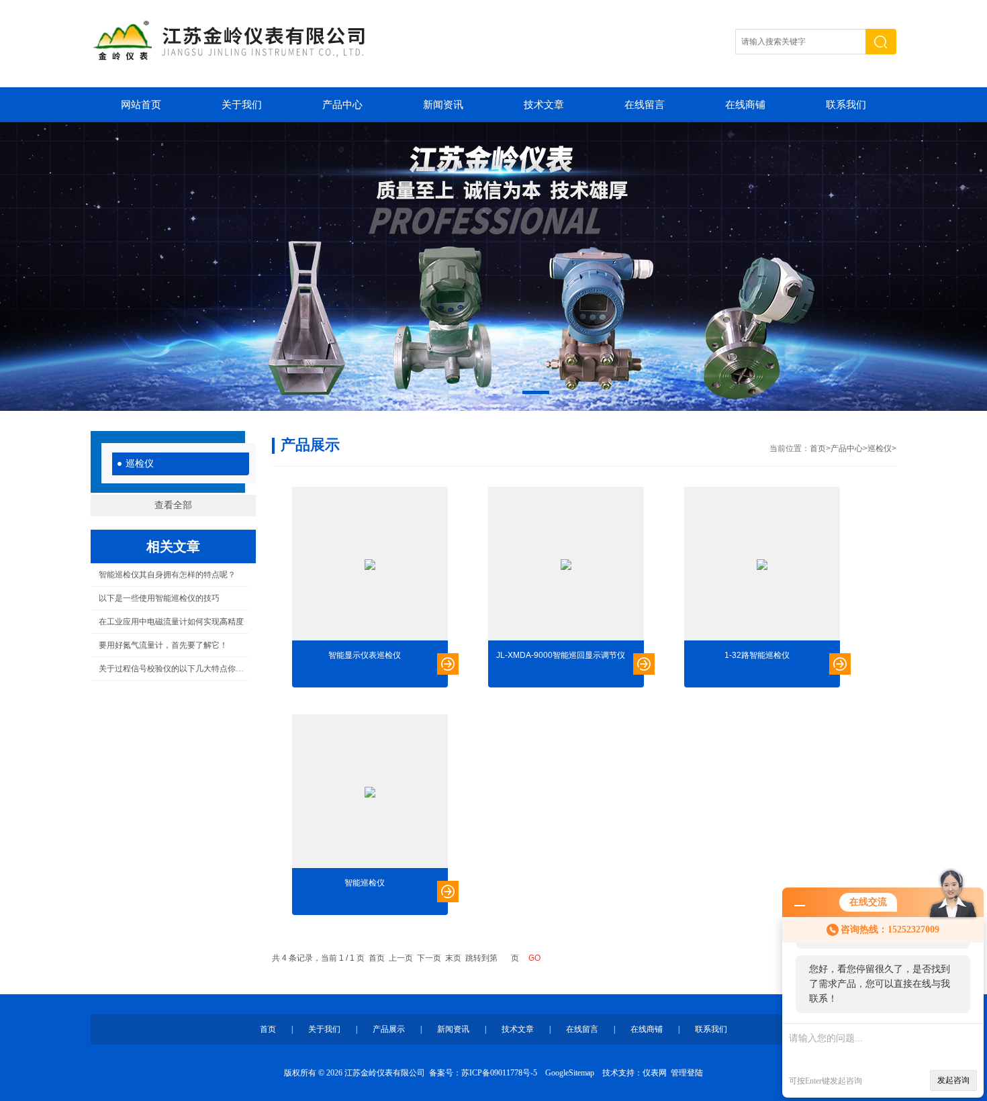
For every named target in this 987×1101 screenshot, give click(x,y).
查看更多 (448, 664)
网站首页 (141, 104)
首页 (818, 448)
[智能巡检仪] (370, 792)
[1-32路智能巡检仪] (762, 564)
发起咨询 (953, 1080)
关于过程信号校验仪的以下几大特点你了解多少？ (173, 668)
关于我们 (242, 104)
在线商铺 (745, 104)
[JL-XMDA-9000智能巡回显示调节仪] (566, 564)
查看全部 (173, 505)
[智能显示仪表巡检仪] (370, 564)
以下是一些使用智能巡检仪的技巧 (159, 598)
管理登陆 (687, 1073)
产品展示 (389, 1029)
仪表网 (655, 1073)
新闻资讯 (443, 104)
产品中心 (342, 104)
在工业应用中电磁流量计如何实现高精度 (171, 621)
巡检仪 (140, 464)
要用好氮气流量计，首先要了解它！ (163, 645)
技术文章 (544, 104)
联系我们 (846, 104)
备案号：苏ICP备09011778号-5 (483, 1073)
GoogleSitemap (569, 1073)
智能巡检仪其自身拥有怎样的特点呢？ (167, 574)
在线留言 (644, 104)
